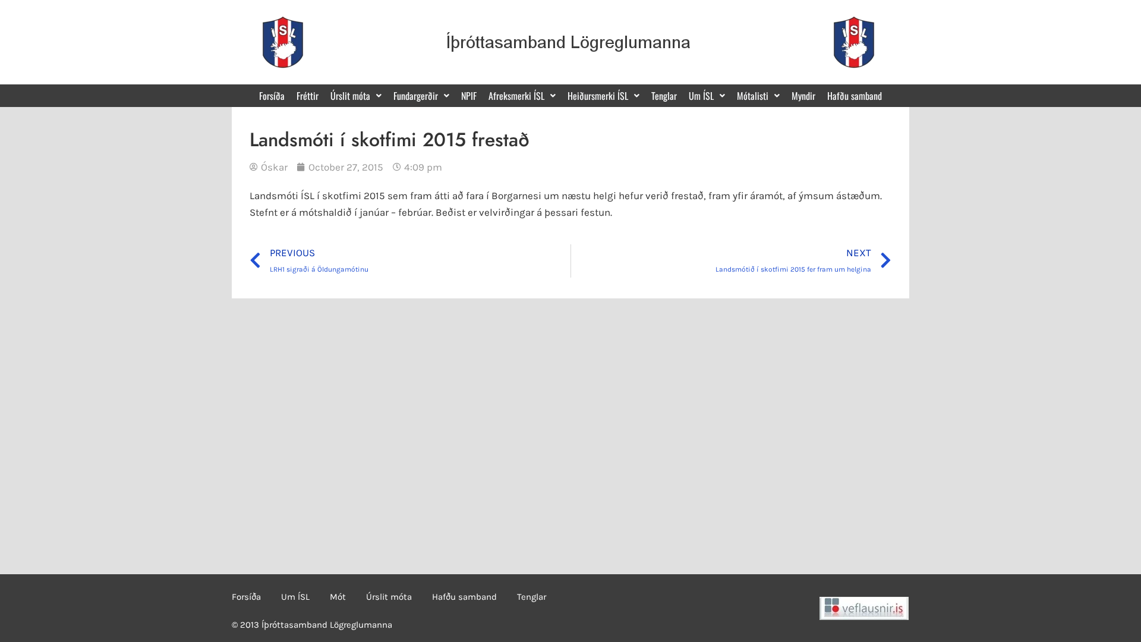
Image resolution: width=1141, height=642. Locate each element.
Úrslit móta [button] (350, 96)
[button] (355, 95)
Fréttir (308, 96)
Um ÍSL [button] (701, 96)
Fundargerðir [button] (415, 96)
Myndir (803, 96)
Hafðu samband (854, 96)
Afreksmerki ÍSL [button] (516, 96)
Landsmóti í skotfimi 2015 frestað (389, 139)
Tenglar (664, 96)
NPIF (469, 96)
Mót (338, 596)
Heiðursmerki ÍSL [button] (598, 96)
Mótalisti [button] (752, 96)
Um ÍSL (295, 596)
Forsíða (272, 96)
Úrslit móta (389, 596)
